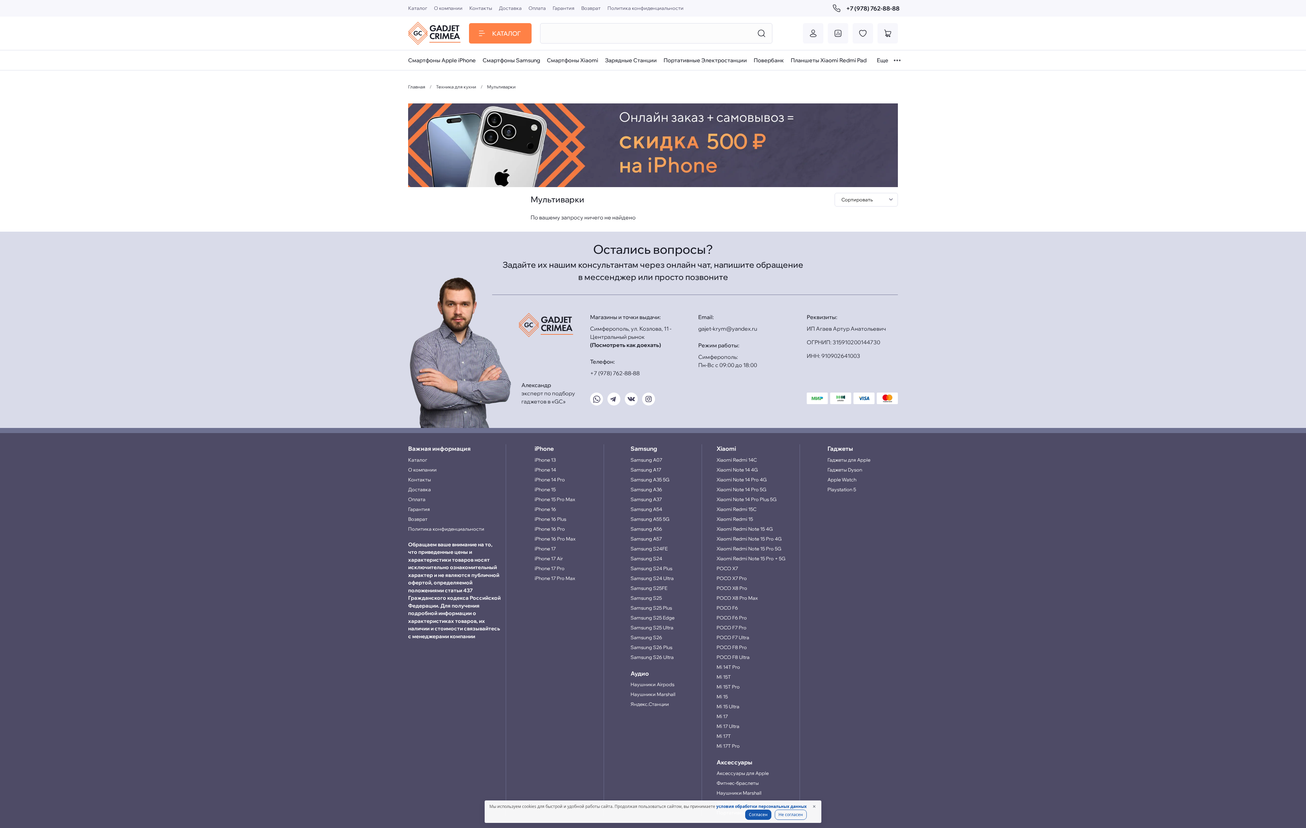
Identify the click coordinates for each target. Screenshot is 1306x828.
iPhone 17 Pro (550, 568)
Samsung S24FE (649, 549)
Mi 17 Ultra (728, 726)
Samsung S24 (646, 559)
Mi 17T (724, 736)
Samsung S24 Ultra (652, 578)
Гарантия (563, 8)
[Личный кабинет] (813, 33)
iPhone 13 (545, 460)
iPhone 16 (545, 509)
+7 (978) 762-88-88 (872, 8)
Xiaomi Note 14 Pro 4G (742, 480)
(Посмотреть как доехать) (625, 345)
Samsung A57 (646, 539)
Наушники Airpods (652, 684)
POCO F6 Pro (732, 618)
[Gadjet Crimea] (434, 33)
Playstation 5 (841, 489)
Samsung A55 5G (650, 519)
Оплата (537, 8)
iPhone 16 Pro (550, 529)
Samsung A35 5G (650, 480)
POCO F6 (727, 608)
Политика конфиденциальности (645, 8)
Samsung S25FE (649, 588)
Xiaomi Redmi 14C (737, 460)
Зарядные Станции (631, 60)
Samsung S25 (646, 598)
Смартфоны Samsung (511, 60)
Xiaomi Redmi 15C (736, 509)
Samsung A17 (646, 470)
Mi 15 (722, 697)
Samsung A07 (646, 460)
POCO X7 (727, 568)
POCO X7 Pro (732, 578)
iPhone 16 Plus (550, 519)
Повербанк (769, 60)
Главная (416, 86)
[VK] (631, 399)
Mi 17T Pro (728, 746)
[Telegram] (613, 399)
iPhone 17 (545, 549)
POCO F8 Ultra (733, 657)
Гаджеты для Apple (848, 460)
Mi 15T (724, 677)
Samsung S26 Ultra (652, 657)
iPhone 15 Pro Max (555, 499)
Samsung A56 (646, 529)
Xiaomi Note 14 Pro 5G (741, 489)
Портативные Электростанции (705, 60)
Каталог (417, 8)
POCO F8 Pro (732, 647)
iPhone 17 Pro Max (555, 578)
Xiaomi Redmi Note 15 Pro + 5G (751, 559)
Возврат (591, 8)
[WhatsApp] (596, 399)
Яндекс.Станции (650, 704)
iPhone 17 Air (549, 559)
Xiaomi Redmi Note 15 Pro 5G (749, 549)
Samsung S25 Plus (651, 608)
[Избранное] (863, 33)
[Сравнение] (838, 33)
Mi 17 (722, 716)
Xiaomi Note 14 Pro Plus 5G (746, 499)
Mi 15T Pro (728, 687)
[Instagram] (648, 399)
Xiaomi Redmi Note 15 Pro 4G (749, 539)
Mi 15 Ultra (728, 706)
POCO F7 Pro (732, 628)
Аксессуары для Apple (743, 773)
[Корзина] (887, 33)
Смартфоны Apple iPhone (442, 60)
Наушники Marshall (653, 694)
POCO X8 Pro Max (737, 598)
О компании (448, 8)
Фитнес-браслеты (738, 783)
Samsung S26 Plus (651, 647)
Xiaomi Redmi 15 (735, 519)
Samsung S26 (646, 637)
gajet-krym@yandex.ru (727, 328)
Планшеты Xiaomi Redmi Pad (829, 60)
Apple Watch (841, 480)
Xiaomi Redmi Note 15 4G (745, 529)
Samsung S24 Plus (651, 568)
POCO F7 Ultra (733, 637)
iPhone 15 (545, 489)
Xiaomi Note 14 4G (737, 470)
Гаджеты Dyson (844, 470)
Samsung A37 (646, 499)
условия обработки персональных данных (761, 806)
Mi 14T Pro (728, 667)
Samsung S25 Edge (652, 618)
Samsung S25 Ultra (652, 628)
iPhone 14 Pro (550, 480)
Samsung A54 (646, 509)
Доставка (510, 8)
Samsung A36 (646, 489)
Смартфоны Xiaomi (572, 60)
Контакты (480, 8)
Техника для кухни (456, 86)
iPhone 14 (545, 470)
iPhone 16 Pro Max (555, 539)
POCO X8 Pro (732, 588)
